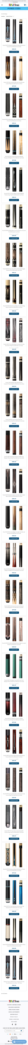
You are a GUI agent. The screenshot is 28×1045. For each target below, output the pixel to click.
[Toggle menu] (3, 5)
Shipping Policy (14, 1014)
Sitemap (21, 1043)
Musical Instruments (14, 1011)
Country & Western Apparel (14, 1004)
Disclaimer (14, 1021)
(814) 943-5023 (15, 2)
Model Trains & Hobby (14, 1009)
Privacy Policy (14, 1016)
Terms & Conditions (14, 1019)
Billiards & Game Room (14, 1007)
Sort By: (3, 16)
